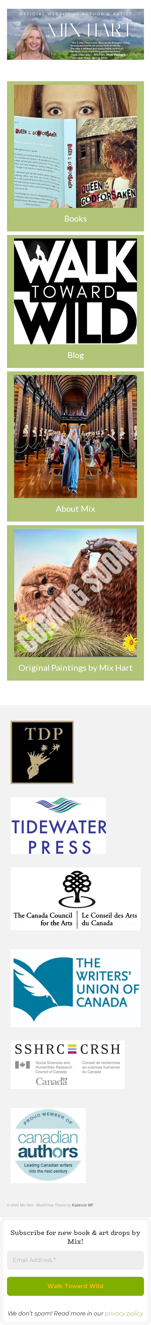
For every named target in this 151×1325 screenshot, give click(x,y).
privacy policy (124, 1313)
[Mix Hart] (75, 34)
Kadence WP (82, 1205)
